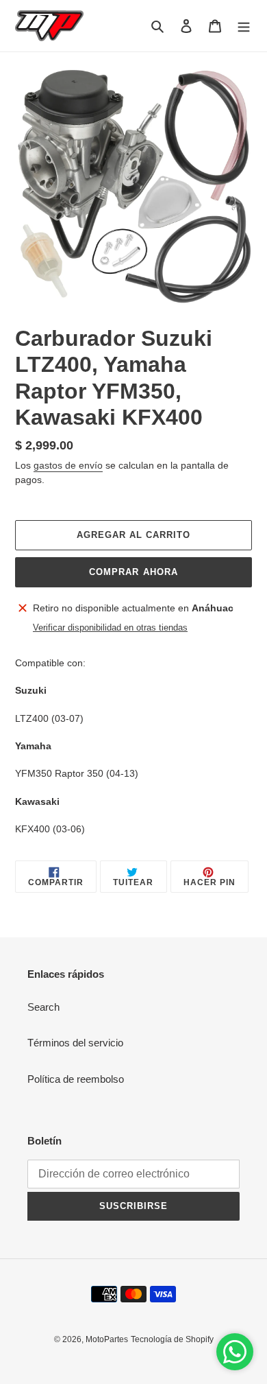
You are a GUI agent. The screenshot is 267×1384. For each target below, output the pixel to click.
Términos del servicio (75, 1042)
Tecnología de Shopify (172, 1339)
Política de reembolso (75, 1079)
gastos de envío (68, 465)
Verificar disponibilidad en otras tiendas (110, 627)
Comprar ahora (133, 572)
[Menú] (243, 25)
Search (43, 1007)
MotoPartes (107, 1339)
